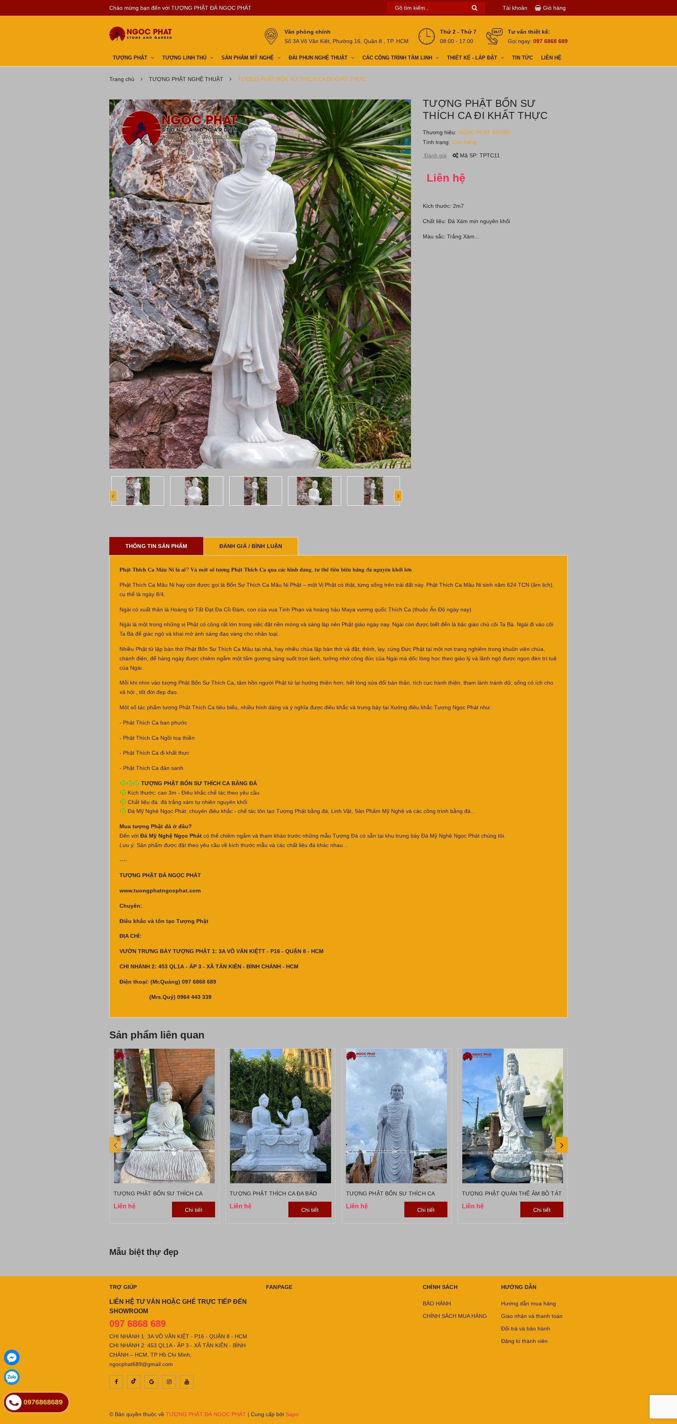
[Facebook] (12, 1357)
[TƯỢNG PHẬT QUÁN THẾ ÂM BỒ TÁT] (512, 1116)
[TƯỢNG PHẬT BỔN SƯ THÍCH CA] (164, 1116)
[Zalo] (12, 1377)
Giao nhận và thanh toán (532, 1316)
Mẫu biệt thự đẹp (144, 1252)
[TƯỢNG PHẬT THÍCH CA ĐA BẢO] (280, 1116)
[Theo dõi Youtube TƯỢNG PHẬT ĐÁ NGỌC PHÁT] (187, 1382)
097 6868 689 (550, 41)
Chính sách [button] (440, 1287)
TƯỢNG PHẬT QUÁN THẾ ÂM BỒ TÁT (512, 1193)
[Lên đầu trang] (665, 1396)
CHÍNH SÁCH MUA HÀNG (455, 1316)
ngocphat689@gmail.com (141, 1364)
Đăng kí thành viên (524, 1341)
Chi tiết (193, 1210)
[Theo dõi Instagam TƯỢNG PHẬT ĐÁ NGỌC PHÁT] (169, 1382)
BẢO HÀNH (437, 1303)
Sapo (292, 1414)
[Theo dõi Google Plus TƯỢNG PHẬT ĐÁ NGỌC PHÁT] (151, 1382)
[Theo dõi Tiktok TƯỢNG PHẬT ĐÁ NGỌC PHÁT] (134, 1382)
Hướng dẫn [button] (519, 1287)
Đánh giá (435, 155)
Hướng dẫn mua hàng (528, 1303)
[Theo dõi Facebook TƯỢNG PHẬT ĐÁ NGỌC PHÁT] (116, 1382)
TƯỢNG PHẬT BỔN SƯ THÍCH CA (158, 1193)
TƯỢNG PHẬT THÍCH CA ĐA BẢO (273, 1193)
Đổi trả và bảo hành (525, 1328)
